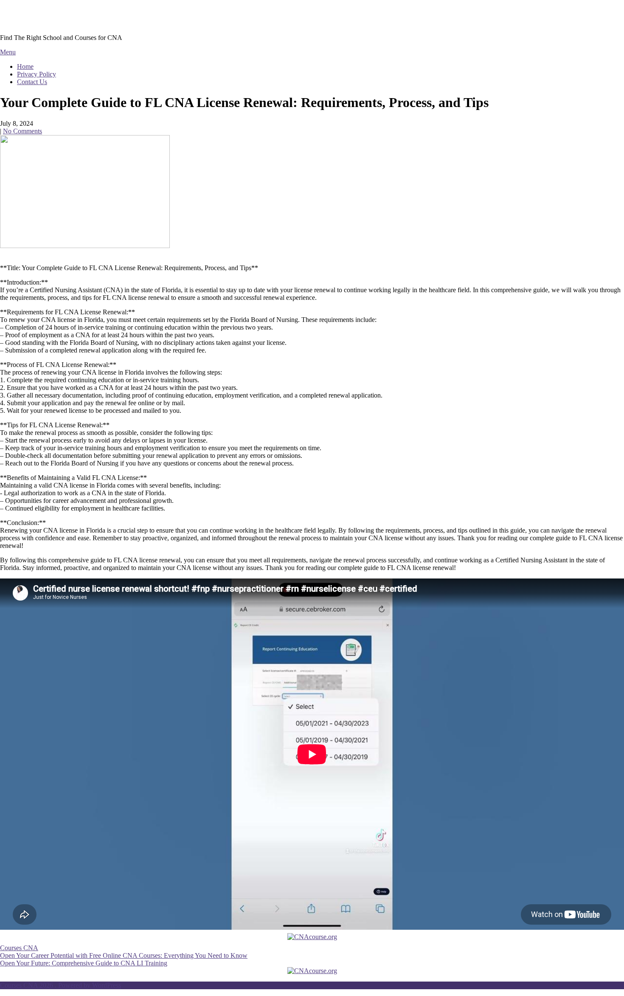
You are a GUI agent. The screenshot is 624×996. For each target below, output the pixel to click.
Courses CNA (39, 16)
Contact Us (32, 81)
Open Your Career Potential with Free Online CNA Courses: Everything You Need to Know (123, 955)
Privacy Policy (36, 74)
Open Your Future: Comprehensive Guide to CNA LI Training (83, 963)
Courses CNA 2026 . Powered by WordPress (60, 985)
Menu (8, 52)
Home (25, 66)
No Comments (22, 131)
